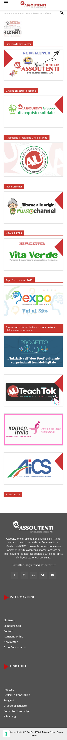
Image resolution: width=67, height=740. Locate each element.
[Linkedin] (33, 575)
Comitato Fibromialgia (17, 711)
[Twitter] (43, 575)
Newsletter (11, 642)
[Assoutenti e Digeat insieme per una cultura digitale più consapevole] (33, 366)
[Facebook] (14, 575)
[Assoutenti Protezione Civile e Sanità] (33, 176)
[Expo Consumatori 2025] (33, 316)
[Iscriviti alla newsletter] (33, 80)
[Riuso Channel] (33, 222)
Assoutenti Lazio (21, 13)
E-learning (10, 716)
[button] (62, 15)
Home (7, 13)
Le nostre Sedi (12, 625)
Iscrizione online (13, 636)
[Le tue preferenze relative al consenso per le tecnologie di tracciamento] (6, 733)
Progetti (9, 700)
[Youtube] (52, 575)
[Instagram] (24, 575)
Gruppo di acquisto (15, 705)
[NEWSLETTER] (33, 269)
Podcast (9, 689)
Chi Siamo (9, 620)
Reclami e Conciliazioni (17, 695)
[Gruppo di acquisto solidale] (33, 127)
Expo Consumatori (15, 647)
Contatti (8, 631)
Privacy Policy (48, 732)
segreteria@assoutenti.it (41, 565)
